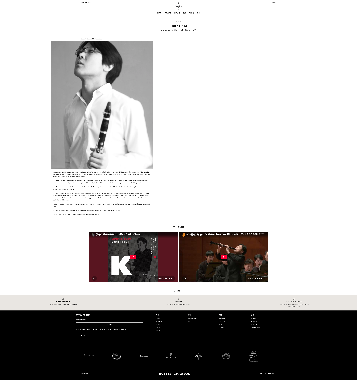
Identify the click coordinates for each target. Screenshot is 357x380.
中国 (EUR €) (84, 374)
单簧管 (159, 13)
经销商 (191, 13)
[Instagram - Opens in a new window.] (77, 336)
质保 (189, 321)
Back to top (178, 291)
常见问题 (254, 321)
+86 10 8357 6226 (294, 306)
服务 (184, 13)
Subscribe (109, 325)
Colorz (272, 374)
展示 (220, 324)
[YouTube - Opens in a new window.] (85, 336)
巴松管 (158, 330)
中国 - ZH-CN (85, 2)
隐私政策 (123, 329)
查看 (198, 13)
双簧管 (158, 324)
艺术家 (221, 327)
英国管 (158, 327)
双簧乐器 (177, 13)
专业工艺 (222, 321)
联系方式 (254, 318)
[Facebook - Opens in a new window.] (81, 336)
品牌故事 (222, 318)
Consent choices (255, 327)
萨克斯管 (168, 13)
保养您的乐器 (192, 318)
